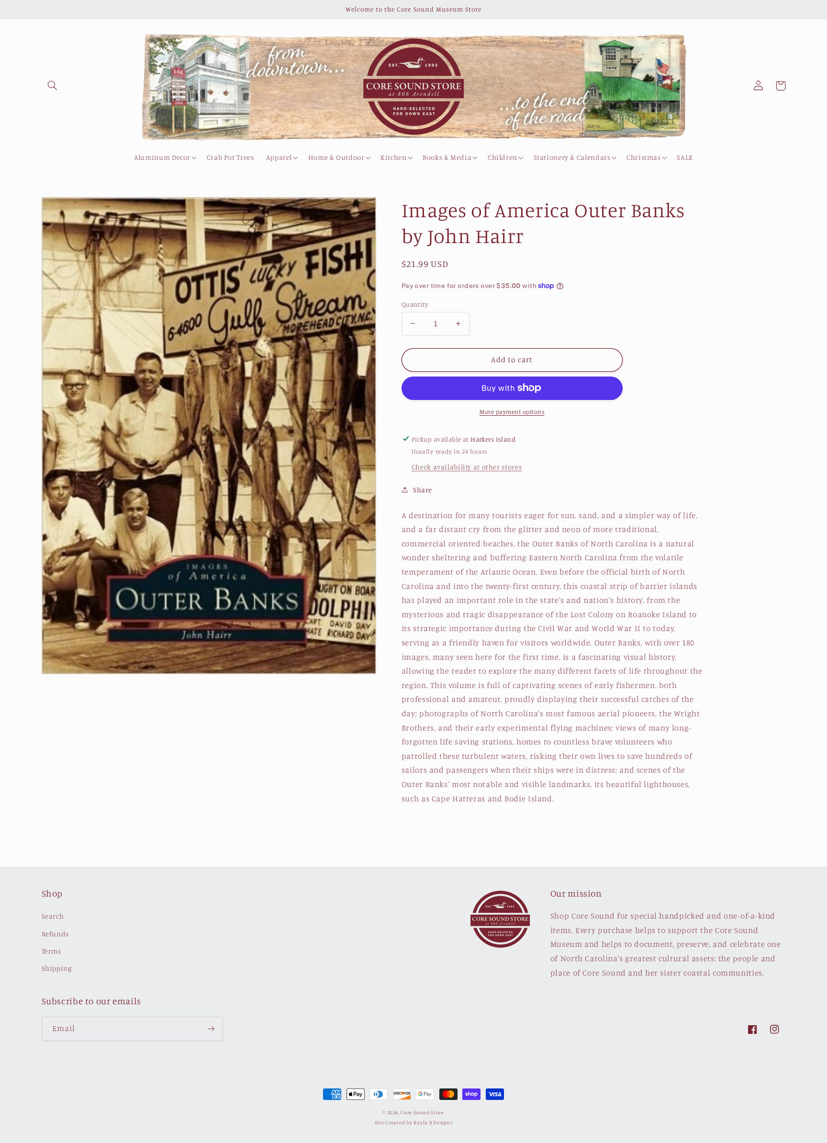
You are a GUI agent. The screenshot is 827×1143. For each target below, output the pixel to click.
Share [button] (422, 489)
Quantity (415, 304)
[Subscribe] (211, 1028)
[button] (53, 86)
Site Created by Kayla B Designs (414, 1122)
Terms (51, 951)
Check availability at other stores (467, 467)
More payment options (512, 411)
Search (53, 916)
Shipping (57, 968)
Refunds (55, 934)
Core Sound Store (422, 1112)
